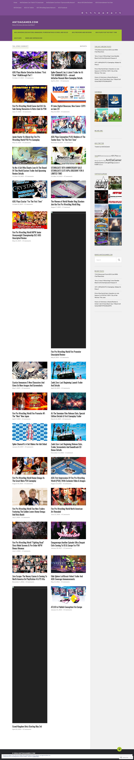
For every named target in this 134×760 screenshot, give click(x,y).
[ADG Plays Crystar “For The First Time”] (29, 189)
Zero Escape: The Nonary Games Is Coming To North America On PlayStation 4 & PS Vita (29, 578)
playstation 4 (116, 162)
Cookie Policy (35, 756)
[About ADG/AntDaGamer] (95, 13)
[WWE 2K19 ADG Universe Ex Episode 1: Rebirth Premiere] (101, 239)
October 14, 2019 (56, 176)
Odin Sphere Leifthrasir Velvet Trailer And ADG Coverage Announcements (67, 578)
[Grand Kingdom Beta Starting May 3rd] (29, 654)
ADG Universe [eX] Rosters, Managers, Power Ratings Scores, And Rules (41, 32)
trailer (97, 164)
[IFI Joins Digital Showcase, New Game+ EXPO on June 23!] (68, 94)
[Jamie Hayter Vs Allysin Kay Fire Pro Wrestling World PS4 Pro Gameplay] (29, 125)
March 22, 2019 (56, 419)
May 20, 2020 (55, 112)
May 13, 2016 (55, 582)
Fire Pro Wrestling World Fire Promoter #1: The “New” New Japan (28, 415)
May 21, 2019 (16, 241)
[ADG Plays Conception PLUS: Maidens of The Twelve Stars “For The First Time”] (68, 125)
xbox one (101, 164)
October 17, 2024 (18, 78)
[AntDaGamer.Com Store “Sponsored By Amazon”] (90, 13)
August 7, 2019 (56, 207)
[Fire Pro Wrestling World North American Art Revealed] (68, 496)
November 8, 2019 (57, 142)
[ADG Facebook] (116, 13)
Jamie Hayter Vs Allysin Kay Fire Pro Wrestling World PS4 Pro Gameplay (26, 138)
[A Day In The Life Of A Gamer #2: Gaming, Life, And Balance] (115, 225)
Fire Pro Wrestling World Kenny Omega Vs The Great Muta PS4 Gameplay (28, 479)
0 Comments (29, 78)
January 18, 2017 (56, 548)
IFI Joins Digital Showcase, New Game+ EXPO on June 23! (68, 107)
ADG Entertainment (106, 156)
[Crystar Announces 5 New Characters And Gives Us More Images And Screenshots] (29, 370)
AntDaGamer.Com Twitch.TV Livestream (31, 2)
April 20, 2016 (16, 729)
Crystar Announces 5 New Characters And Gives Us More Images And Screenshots (28, 384)
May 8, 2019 (55, 357)
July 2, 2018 (16, 517)
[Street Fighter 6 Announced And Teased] (115, 239)
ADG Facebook (62, 7)
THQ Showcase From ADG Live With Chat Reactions (106, 51)
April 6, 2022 (55, 81)
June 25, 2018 (55, 514)
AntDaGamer (114, 160)
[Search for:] (108, 260)
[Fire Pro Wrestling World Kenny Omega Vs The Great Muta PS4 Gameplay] (29, 466)
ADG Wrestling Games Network (46, 7)
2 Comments (26, 551)
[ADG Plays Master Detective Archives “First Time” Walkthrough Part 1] (29, 60)
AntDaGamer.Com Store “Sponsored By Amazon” (60, 2)
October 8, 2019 (17, 204)
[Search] (120, 13)
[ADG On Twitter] (107, 13)
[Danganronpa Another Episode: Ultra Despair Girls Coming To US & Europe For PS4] (68, 530)
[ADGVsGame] (103, 13)
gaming (110, 163)
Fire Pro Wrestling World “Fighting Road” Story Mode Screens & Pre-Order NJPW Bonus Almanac (28, 545)
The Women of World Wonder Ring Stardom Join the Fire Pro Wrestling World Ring (67, 203)
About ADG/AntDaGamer (85, 2)
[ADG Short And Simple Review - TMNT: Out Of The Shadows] (115, 183)
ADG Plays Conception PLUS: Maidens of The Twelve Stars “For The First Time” (68, 138)
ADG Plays (18, 38)
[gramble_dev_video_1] (115, 101)
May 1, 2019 (16, 388)
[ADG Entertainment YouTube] (99, 13)
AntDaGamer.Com (25, 22)
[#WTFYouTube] (115, 197)
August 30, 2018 (17, 483)
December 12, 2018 (57, 453)
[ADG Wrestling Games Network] (111, 13)
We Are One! (99, 130)
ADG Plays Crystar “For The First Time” (27, 201)
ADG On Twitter (29, 7)
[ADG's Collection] (101, 183)
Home (15, 2)
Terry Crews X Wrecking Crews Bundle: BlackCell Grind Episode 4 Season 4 (107, 57)
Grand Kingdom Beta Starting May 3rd (27, 726)
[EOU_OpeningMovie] (101, 115)
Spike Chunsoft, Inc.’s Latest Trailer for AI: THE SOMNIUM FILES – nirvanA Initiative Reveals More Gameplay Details (67, 75)
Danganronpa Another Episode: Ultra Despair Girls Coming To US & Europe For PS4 (68, 544)
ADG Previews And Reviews (82, 32)
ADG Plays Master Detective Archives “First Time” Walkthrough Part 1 (29, 74)
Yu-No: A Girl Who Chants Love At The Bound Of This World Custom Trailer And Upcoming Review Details (29, 170)
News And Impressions (33, 38)
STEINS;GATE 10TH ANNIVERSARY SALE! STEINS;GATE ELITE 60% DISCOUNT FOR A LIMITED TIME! (67, 170)
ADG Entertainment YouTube (104, 2)
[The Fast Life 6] (101, 101)
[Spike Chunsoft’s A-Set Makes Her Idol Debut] (29, 432)
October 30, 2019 (18, 176)
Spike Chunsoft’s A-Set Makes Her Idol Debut (29, 444)
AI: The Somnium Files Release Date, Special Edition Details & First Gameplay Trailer (68, 415)
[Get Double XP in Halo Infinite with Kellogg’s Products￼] (115, 211)
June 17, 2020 (16, 112)
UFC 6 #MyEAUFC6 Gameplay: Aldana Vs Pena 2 (108, 63)
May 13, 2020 (16, 142)
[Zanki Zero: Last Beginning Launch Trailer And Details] (68, 370)
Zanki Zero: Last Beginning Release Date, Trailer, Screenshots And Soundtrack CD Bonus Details (66, 447)
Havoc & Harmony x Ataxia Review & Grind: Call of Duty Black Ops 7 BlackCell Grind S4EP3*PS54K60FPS (108, 79)
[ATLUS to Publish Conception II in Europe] (68, 595)
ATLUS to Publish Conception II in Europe (66, 606)
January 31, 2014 (56, 610)
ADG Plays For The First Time (106, 32)
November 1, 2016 (18, 582)
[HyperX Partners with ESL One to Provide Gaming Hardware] (101, 197)
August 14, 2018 (56, 483)
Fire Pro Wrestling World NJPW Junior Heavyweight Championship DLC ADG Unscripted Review (26, 235)
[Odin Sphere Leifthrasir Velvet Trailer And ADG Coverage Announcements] (68, 564)
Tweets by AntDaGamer (102, 146)
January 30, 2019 (17, 447)
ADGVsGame (17, 7)
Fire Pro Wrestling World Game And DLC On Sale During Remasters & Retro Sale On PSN (29, 107)
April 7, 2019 (16, 419)
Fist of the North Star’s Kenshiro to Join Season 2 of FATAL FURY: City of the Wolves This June (107, 71)
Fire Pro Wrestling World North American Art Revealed (66, 510)
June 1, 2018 (16, 551)
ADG (99, 156)
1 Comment (66, 207)
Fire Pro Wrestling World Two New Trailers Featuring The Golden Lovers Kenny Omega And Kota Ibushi (28, 511)
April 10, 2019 (55, 388)
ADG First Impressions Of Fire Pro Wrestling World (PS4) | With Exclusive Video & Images (68, 479)
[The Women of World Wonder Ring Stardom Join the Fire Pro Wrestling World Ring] (68, 189)
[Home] (82, 13)
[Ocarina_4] (115, 115)
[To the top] (119, 749)
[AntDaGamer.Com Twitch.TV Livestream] (86, 13)
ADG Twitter (99, 143)
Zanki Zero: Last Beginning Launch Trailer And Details (67, 384)
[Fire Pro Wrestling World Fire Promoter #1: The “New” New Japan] (29, 401)
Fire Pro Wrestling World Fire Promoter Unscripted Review (66, 353)
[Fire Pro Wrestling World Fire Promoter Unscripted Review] (68, 279)
